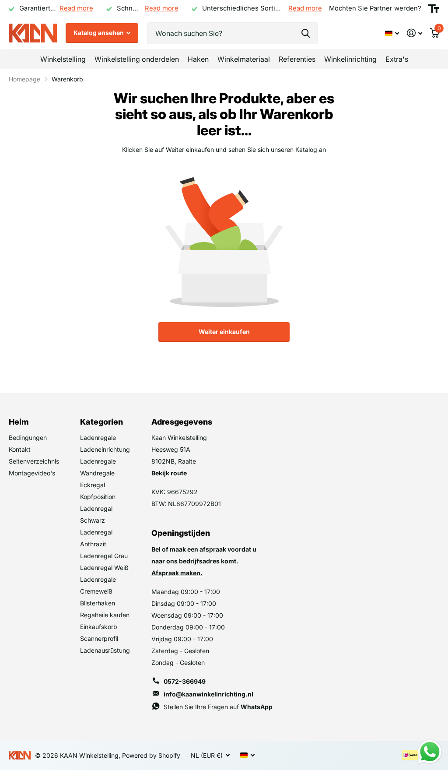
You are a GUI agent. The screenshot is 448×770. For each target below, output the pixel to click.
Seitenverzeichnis (34, 461)
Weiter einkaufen (224, 331)
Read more (76, 8)
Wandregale (97, 473)
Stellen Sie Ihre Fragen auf (218, 706)
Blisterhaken (97, 603)
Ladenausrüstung (105, 650)
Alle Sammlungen (63, 59)
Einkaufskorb (98, 626)
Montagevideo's (32, 473)
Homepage (24, 79)
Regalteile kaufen (105, 615)
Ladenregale (98, 437)
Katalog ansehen (99, 32)
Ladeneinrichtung (105, 449)
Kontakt (20, 449)
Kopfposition (98, 496)
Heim (19, 421)
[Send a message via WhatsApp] (430, 752)
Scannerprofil (99, 638)
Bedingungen (28, 437)
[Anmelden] (414, 33)
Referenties (297, 59)
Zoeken (306, 33)
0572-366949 (185, 681)
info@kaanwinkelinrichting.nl (208, 694)
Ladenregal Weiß (104, 567)
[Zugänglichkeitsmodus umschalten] (433, 8)
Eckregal (92, 485)
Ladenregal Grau (104, 555)
